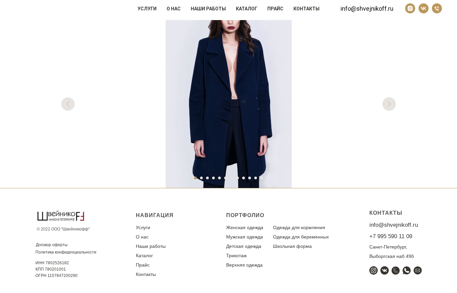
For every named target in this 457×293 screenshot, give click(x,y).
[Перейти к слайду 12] (261, 178)
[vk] (424, 8)
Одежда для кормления (299, 227)
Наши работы (208, 8)
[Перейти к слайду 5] (219, 178)
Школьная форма (292, 246)
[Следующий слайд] (389, 104)
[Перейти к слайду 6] (225, 178)
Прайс (275, 8)
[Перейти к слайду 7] (231, 178)
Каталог (246, 8)
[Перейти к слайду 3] (207, 178)
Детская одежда (243, 246)
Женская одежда (244, 227)
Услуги (147, 8)
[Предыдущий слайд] (68, 104)
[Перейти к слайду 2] (201, 178)
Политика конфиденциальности (65, 252)
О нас (174, 8)
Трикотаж (236, 255)
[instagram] (410, 8)
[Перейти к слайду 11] (255, 178)
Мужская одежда (244, 236)
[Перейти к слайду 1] (195, 178)
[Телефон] (437, 8)
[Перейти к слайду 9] (243, 178)
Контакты (306, 8)
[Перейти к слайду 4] (213, 178)
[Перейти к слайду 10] (249, 178)
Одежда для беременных (301, 236)
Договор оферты (52, 244)
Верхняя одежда (244, 265)
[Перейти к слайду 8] (237, 178)
